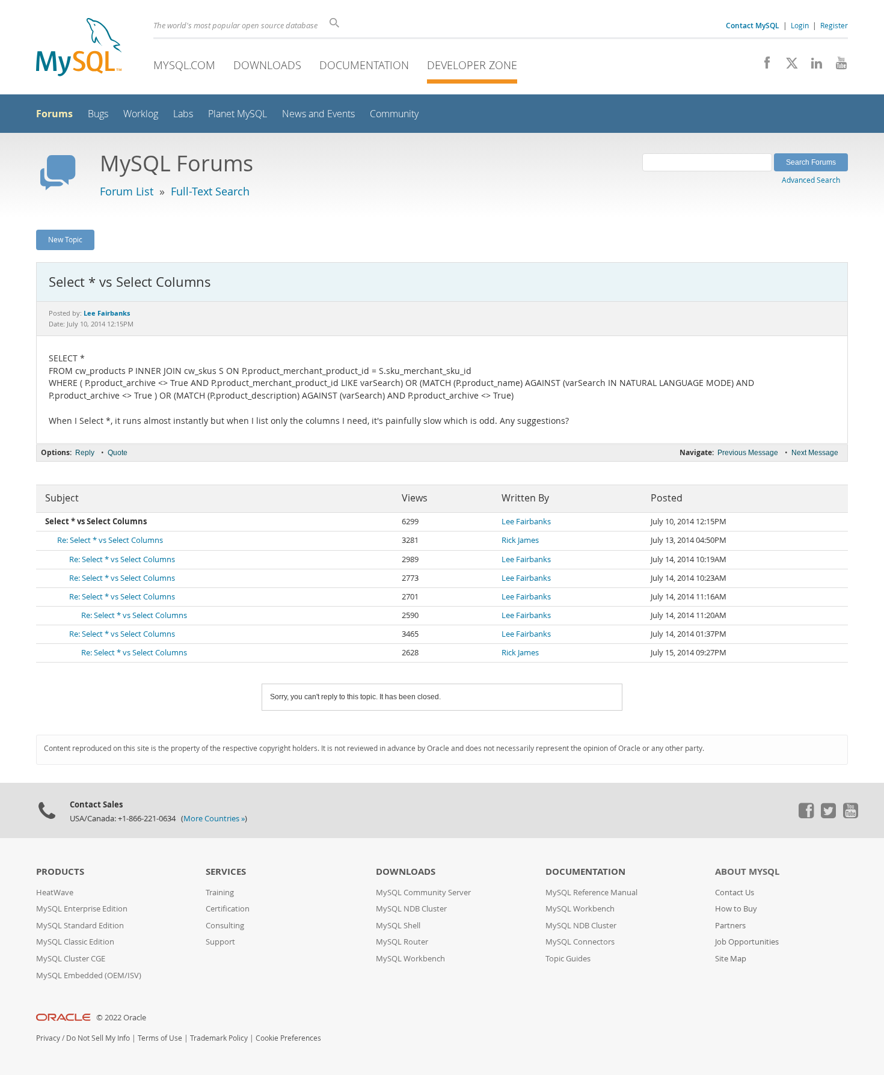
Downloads (267, 65)
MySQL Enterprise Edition (81, 909)
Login (800, 25)
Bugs (98, 114)
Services (226, 871)
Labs (183, 114)
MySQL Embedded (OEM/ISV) (88, 975)
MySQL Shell (398, 925)
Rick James (520, 540)
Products (60, 871)
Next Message (814, 453)
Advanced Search (811, 180)
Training (220, 892)
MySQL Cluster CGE (70, 959)
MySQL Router (402, 942)
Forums (54, 113)
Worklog (140, 114)
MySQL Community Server (423, 892)
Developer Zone (472, 65)
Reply (84, 453)
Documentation (364, 65)
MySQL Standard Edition (80, 925)
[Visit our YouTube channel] (837, 66)
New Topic (65, 239)
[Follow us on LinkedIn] (812, 66)
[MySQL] (78, 48)
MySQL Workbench (410, 959)
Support (220, 942)
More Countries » (214, 818)
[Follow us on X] (787, 66)
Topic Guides (568, 959)
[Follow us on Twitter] (828, 815)
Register (834, 25)
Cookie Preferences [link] (288, 1038)
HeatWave (54, 892)
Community (394, 114)
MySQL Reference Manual (591, 892)
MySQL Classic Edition (75, 942)
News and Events (318, 114)
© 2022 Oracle (121, 1017)
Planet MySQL (237, 114)
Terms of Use (160, 1038)
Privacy (48, 1038)
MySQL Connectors (580, 942)
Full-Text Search (210, 191)
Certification (228, 909)
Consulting (225, 925)
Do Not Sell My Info (98, 1038)
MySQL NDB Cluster (411, 909)
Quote (117, 453)
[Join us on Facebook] (763, 66)
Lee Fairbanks (526, 521)
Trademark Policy (219, 1038)
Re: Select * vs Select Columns (110, 540)
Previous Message (747, 453)
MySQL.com (184, 65)
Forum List (126, 191)
